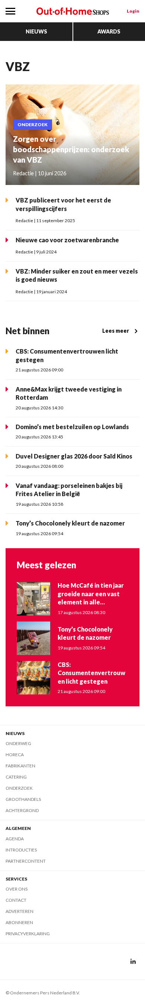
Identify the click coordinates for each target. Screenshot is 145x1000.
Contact (16, 900)
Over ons (17, 889)
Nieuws (36, 31)
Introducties (21, 850)
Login (133, 11)
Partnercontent (26, 861)
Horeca (15, 754)
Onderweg (18, 743)
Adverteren (19, 911)
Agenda (15, 838)
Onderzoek (19, 788)
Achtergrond (22, 810)
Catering (16, 777)
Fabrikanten (20, 766)
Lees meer (115, 331)
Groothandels (23, 799)
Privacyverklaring (28, 933)
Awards (108, 31)
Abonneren (19, 922)
